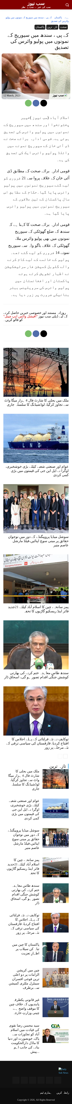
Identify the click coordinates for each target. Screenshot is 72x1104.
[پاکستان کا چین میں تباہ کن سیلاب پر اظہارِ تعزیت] (56, 952)
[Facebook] (36, 103)
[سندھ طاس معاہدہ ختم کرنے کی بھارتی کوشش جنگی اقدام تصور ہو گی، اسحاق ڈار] (56, 893)
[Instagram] (57, 1080)
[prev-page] (60, 756)
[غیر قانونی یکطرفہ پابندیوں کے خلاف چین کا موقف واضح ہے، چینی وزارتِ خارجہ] (56, 1007)
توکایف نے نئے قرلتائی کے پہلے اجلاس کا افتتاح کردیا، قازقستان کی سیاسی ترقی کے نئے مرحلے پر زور (23, 923)
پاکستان (58, 17)
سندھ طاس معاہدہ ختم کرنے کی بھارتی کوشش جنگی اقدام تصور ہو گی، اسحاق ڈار (25, 894)
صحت (63, 27)
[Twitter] (32, 1080)
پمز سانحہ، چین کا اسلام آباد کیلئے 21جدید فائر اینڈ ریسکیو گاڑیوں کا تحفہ (38, 609)
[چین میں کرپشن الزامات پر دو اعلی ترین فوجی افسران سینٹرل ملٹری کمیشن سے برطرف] (56, 978)
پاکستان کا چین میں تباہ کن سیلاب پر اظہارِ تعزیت (25, 949)
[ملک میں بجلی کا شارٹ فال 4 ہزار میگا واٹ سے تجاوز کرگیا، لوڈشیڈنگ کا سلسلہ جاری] (56, 779)
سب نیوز (58, 95)
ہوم (67, 17)
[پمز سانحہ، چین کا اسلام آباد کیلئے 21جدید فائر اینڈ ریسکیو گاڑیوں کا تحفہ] (56, 867)
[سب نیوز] (66, 95)
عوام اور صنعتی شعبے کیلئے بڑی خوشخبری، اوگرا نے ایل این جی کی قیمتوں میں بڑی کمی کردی (24, 809)
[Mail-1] (24, 1080)
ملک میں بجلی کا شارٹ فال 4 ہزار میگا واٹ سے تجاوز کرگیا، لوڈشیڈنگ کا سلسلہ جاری (23, 779)
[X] (43, 103)
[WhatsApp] (28, 103)
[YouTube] (49, 1080)
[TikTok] (16, 1080)
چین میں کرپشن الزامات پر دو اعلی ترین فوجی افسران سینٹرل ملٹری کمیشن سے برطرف (24, 978)
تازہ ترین (57, 766)
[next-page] (65, 756)
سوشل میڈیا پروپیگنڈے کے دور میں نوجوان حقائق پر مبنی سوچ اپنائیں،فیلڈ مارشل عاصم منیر (23, 839)
